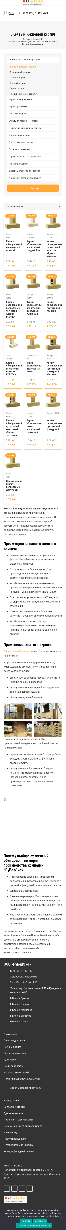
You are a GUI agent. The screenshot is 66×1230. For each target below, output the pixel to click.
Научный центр (12, 1046)
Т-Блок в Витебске (20, 1015)
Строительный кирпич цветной (24, 59)
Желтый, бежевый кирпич (23, 67)
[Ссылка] (13, 13)
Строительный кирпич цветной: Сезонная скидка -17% (31, 42)
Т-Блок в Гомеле (19, 1021)
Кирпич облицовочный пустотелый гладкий (55, 306)
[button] (54, 13)
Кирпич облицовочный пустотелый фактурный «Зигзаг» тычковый (14, 428)
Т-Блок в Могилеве (21, 1010)
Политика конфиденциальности (22, 1078)
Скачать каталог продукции (25, 1087)
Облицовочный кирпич (17, 651)
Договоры (10, 1059)
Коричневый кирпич (20, 72)
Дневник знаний (13, 1113)
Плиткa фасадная (18, 113)
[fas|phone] (7, 971)
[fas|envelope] (7, 977)
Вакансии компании (15, 1053)
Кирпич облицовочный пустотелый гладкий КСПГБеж (14, 368)
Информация (11, 1100)
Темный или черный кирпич (23, 94)
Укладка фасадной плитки (19, 1151)
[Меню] (11, 13)
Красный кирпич (18, 77)
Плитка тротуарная (18, 164)
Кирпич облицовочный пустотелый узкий (35, 367)
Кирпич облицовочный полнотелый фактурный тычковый (35, 308)
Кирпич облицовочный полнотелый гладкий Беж (35, 246)
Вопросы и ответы (14, 1107)
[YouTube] (30, 1189)
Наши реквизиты (13, 1066)
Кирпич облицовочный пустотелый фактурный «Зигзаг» (55, 368)
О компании (10, 1034)
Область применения (19, 149)
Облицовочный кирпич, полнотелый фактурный (14, 485)
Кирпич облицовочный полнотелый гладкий (14, 246)
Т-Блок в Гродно (19, 1004)
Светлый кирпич (18, 83)
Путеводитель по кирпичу (18, 1145)
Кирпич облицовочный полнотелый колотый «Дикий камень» (55, 249)
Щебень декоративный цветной (25, 171)
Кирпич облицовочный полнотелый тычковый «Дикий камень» (14, 309)
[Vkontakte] (14, 1189)
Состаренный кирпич (19, 135)
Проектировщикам (15, 1138)
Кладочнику (10, 1132)
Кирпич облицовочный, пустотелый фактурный (55, 425)
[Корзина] (61, 13)
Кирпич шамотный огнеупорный (25, 156)
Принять (26, 1221)
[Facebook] (7, 1189)
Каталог (36, 39)
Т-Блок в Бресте (19, 998)
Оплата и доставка (14, 1040)
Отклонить (40, 1221)
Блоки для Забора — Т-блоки (23, 121)
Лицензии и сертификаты (18, 1119)
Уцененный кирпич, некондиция (25, 178)
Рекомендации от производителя (23, 1126)
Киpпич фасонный (18, 106)
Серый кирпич (17, 88)
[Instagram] (22, 1189)
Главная (26, 39)
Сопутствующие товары (21, 142)
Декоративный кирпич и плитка (25, 128)
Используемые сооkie (16, 1072)
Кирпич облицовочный (20, 99)
